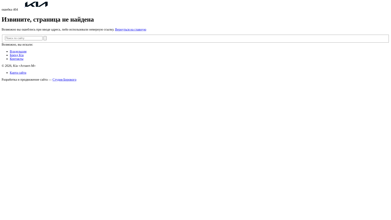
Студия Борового (64, 79)
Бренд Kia (17, 55)
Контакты (16, 58)
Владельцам (18, 51)
